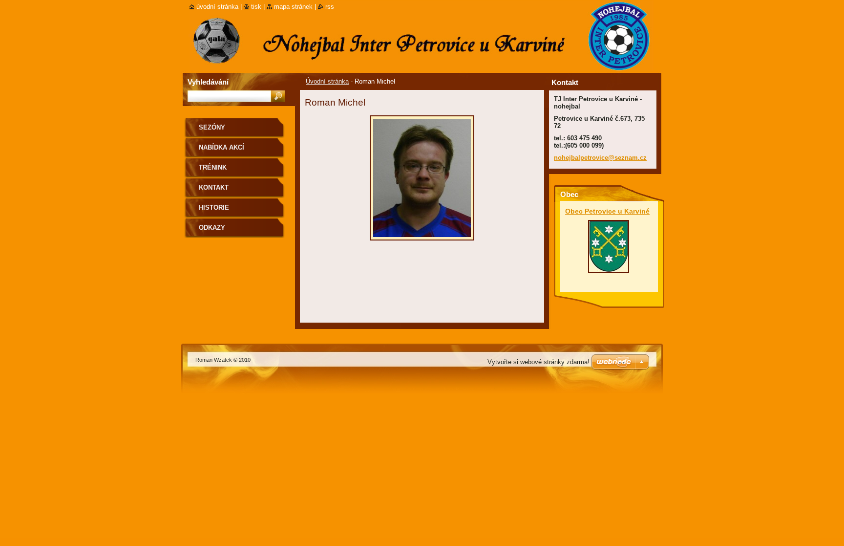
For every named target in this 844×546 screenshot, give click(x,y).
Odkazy (212, 227)
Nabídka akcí (221, 147)
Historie (214, 207)
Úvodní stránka (327, 81)
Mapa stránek (293, 6)
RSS (329, 6)
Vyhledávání (208, 82)
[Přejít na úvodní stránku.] (190, 30)
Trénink (213, 167)
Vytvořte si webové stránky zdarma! (538, 362)
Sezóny (212, 127)
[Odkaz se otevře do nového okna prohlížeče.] (422, 243)
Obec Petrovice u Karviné (607, 211)
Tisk (256, 6)
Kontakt (214, 187)
